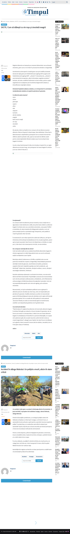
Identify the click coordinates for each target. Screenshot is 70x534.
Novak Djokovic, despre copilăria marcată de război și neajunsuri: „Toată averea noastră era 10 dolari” (57, 60)
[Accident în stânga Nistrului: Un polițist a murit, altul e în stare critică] (65, 26)
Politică (9, 2)
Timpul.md (5, 66)
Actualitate (4, 2)
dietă (34, 333)
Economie (26, 2)
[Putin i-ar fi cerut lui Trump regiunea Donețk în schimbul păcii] (65, 40)
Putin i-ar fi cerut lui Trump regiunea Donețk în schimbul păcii (57, 43)
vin (39, 333)
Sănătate (12, 21)
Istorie (16, 2)
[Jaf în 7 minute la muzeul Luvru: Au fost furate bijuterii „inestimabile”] (65, 74)
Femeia (7, 21)
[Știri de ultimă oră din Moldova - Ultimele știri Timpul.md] (35, 11)
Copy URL (39, 337)
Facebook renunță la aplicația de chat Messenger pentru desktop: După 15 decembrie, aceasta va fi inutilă (57, 116)
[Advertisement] (62, 172)
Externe (21, 2)
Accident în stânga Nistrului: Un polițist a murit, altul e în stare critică (57, 29)
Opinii (13, 2)
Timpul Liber (31, 2)
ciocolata (27, 333)
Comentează (26, 357)
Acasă (3, 21)
